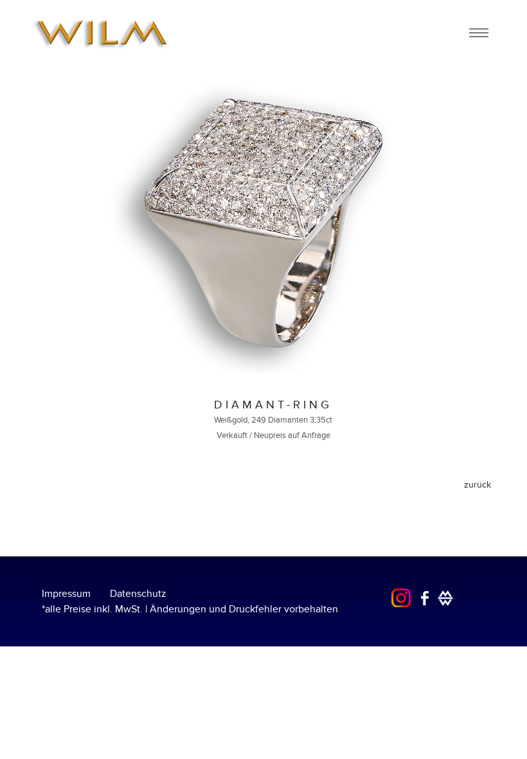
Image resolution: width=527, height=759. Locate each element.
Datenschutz (138, 593)
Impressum (66, 593)
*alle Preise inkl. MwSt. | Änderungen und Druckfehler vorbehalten (190, 609)
